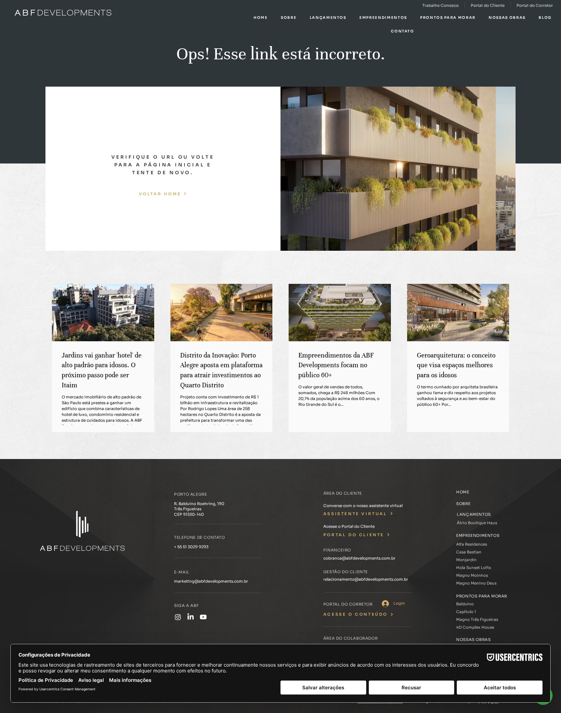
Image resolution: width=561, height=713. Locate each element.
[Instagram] (178, 617)
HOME (462, 491)
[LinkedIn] (190, 617)
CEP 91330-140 (189, 514)
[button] (289, 17)
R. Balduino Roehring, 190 (199, 503)
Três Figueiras (187, 508)
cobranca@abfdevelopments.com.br (359, 558)
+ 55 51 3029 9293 (191, 546)
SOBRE (463, 503)
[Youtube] (203, 617)
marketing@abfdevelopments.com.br (211, 581)
